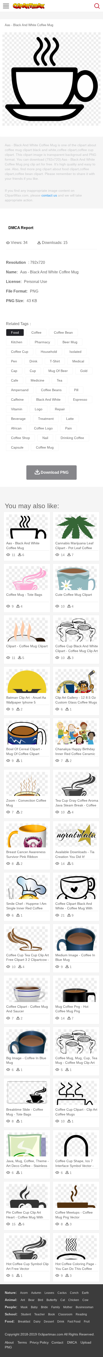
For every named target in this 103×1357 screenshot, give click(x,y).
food (15, 332)
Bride (44, 1307)
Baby (34, 1307)
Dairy (37, 1321)
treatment (46, 419)
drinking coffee (72, 438)
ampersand (20, 390)
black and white (48, 399)
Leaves (49, 1293)
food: (10, 1321)
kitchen (16, 342)
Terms (22, 1342)
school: (11, 1314)
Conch (74, 1293)
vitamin (16, 409)
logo (38, 409)
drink (33, 361)
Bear (31, 1300)
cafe (14, 380)
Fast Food (74, 1321)
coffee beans (51, 390)
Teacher (39, 1314)
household (49, 352)
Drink (60, 1321)
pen (14, 361)
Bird (40, 1300)
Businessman (84, 1307)
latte (70, 419)
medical (78, 361)
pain (68, 428)
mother (67, 1307)
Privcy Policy (39, 1342)
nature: (11, 1293)
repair (60, 409)
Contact (57, 1342)
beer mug (70, 342)
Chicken (73, 1300)
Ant (23, 1300)
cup (33, 371)
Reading (81, 1314)
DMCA (72, 1342)
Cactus (62, 1293)
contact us (49, 195)
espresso (80, 399)
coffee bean (63, 332)
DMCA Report (20, 228)
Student (26, 1314)
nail (45, 438)
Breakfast (24, 1321)
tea (59, 380)
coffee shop (20, 438)
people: (11, 1307)
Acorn (24, 1293)
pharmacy (42, 342)
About (9, 1342)
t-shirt (55, 361)
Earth (85, 1293)
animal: (11, 1300)
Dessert (49, 1321)
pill (76, 390)
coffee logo (43, 428)
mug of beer (58, 371)
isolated (75, 352)
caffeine (17, 399)
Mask (24, 1307)
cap (14, 371)
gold (83, 371)
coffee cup (19, 352)
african (16, 428)
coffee (36, 332)
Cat (62, 1300)
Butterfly (51, 1300)
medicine (37, 380)
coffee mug (45, 447)
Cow (85, 1300)
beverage (18, 419)
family (55, 1307)
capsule (17, 447)
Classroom (65, 1314)
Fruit (87, 1321)
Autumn (36, 1293)
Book (51, 1314)
